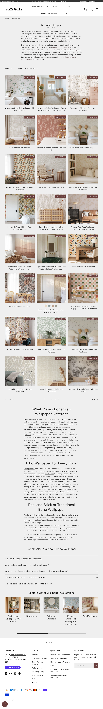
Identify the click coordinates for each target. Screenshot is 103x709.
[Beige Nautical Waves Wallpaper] (51, 169)
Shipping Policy (38, 672)
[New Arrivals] (32, 605)
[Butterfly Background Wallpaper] (20, 331)
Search (35, 682)
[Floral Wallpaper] (90, 605)
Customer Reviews (39, 658)
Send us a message (18, 655)
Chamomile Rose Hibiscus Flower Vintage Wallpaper (19, 228)
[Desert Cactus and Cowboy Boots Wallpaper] (20, 169)
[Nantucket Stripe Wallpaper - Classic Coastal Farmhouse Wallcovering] (51, 90)
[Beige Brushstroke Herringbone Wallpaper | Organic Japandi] (51, 209)
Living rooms (29, 469)
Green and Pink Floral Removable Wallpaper (83, 351)
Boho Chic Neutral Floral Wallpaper (83, 148)
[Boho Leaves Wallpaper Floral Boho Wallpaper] (83, 169)
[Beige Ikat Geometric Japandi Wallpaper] (51, 371)
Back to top (50, 642)
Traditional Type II (73, 50)
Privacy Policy (37, 675)
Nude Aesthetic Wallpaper (19, 148)
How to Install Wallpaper (60, 662)
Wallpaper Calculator (58, 658)
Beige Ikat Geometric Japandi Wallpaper (51, 390)
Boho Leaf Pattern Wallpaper (83, 267)
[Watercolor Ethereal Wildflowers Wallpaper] (83, 90)
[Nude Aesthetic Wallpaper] (20, 130)
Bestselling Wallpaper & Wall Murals (13, 619)
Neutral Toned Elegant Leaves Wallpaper (20, 390)
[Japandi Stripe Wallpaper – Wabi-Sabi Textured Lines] (51, 288)
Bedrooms (49, 474)
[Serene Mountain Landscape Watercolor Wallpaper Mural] (20, 248)
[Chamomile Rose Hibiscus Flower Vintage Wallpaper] (20, 209)
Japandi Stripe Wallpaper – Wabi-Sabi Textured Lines (51, 311)
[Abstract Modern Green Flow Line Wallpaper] (51, 331)
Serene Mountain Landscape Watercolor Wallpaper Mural (19, 268)
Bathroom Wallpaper (51, 617)
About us (35, 655)
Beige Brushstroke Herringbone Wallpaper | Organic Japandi (51, 228)
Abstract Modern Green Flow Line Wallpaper (51, 351)
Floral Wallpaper (90, 616)
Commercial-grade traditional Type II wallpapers (43, 525)
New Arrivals (32, 616)
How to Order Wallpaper (60, 655)
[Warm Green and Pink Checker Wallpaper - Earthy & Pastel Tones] (83, 288)
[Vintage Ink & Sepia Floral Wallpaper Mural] (83, 371)
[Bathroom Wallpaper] (51, 605)
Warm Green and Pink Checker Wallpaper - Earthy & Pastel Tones (83, 307)
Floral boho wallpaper (37, 427)
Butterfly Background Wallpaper (20, 349)
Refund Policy (37, 668)
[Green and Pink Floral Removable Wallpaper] (83, 331)
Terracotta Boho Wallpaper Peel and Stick (51, 149)
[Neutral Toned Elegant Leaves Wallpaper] (20, 371)
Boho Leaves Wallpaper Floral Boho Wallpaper (83, 188)
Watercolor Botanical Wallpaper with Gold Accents (19, 109)
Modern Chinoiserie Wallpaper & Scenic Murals (70, 620)
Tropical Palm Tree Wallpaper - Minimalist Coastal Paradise (83, 228)
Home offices (62, 484)
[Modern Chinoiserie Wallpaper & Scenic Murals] (71, 605)
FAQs (52, 666)
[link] (24, 399)
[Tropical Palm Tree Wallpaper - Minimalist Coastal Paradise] (83, 209)
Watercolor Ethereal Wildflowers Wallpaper (83, 109)
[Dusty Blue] (49, 306)
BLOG (65, 13)
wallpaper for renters (53, 515)
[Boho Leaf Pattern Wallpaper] (83, 248)
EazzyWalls (12, 700)
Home (7, 18)
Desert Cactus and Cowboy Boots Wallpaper (19, 188)
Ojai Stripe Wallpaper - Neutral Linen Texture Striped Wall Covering (51, 268)
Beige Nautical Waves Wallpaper (52, 187)
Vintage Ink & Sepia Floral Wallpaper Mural (83, 390)
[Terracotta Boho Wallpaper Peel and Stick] (51, 130)
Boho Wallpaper (15, 18)
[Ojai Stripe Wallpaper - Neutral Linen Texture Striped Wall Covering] (51, 248)
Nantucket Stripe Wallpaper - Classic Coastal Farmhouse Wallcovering (51, 109)
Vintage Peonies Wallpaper (20, 306)
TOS (33, 679)
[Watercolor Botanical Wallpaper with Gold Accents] (20, 90)
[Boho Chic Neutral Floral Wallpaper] (83, 130)
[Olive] (56, 306)
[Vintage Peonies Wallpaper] (20, 288)
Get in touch (72, 535)
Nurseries (71, 479)
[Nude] (53, 306)
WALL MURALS (53, 7)
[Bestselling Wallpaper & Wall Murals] (13, 605)
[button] (97, 9)
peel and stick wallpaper (62, 47)
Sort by (20, 68)
